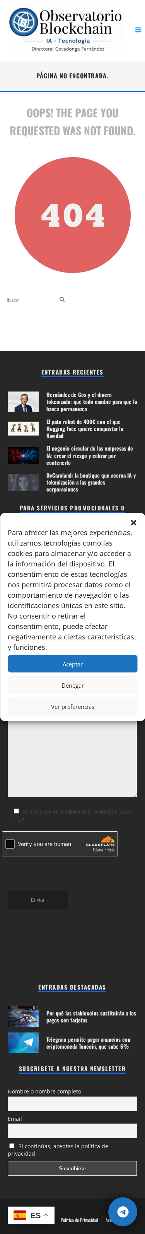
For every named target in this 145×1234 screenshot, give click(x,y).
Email (15, 1118)
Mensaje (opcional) (28, 666)
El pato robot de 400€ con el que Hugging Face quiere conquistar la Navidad (84, 428)
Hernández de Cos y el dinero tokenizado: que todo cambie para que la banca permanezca (91, 401)
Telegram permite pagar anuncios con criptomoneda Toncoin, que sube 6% (88, 1042)
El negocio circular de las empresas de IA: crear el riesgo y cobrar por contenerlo (89, 455)
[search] (62, 299)
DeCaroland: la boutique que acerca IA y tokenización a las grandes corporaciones (91, 482)
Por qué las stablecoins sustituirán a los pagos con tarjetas (91, 1016)
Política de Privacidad (79, 1220)
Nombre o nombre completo (44, 1091)
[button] (133, 523)
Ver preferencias (72, 706)
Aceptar (73, 664)
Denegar (72, 685)
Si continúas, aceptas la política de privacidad (58, 1149)
